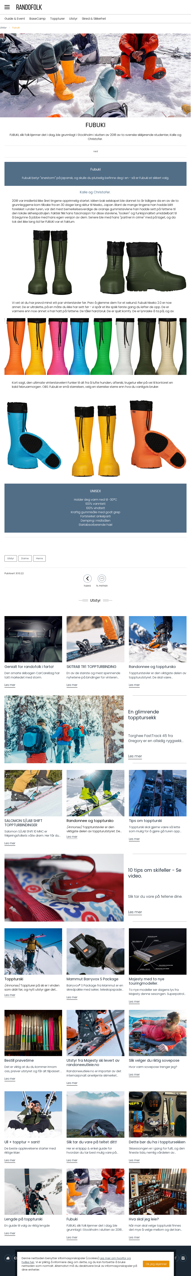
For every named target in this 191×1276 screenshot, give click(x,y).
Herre (39, 558)
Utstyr (73, 19)
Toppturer (57, 19)
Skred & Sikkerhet (94, 19)
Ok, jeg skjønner (156, 1264)
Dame (25, 558)
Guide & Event (14, 19)
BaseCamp (37, 19)
